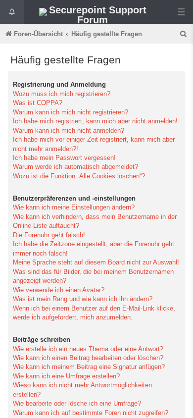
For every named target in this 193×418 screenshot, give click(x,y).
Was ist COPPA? (37, 102)
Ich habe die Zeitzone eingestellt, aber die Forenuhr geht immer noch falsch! (93, 248)
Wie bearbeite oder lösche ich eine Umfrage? (77, 403)
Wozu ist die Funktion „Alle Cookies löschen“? (79, 176)
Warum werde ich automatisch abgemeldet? (75, 166)
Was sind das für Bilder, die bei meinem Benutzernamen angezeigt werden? (93, 276)
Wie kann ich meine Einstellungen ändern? (74, 207)
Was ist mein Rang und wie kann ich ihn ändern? (82, 299)
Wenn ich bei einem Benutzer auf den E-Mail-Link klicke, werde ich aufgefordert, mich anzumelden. (94, 313)
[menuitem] (184, 34)
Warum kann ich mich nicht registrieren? (70, 112)
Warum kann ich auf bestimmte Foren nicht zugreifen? (90, 413)
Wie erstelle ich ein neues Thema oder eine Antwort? (88, 349)
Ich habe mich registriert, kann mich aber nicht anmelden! (95, 121)
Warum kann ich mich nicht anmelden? (68, 130)
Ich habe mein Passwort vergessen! (64, 157)
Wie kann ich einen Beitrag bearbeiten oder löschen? (88, 358)
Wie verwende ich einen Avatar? (58, 290)
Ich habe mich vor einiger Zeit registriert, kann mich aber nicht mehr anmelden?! (94, 144)
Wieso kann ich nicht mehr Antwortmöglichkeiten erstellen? (82, 389)
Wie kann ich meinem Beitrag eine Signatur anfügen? (89, 366)
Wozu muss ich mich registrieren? (61, 94)
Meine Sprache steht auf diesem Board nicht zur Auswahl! (96, 262)
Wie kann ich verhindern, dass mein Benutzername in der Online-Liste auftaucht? (95, 221)
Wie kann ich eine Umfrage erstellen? (66, 376)
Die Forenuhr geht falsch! (49, 235)
